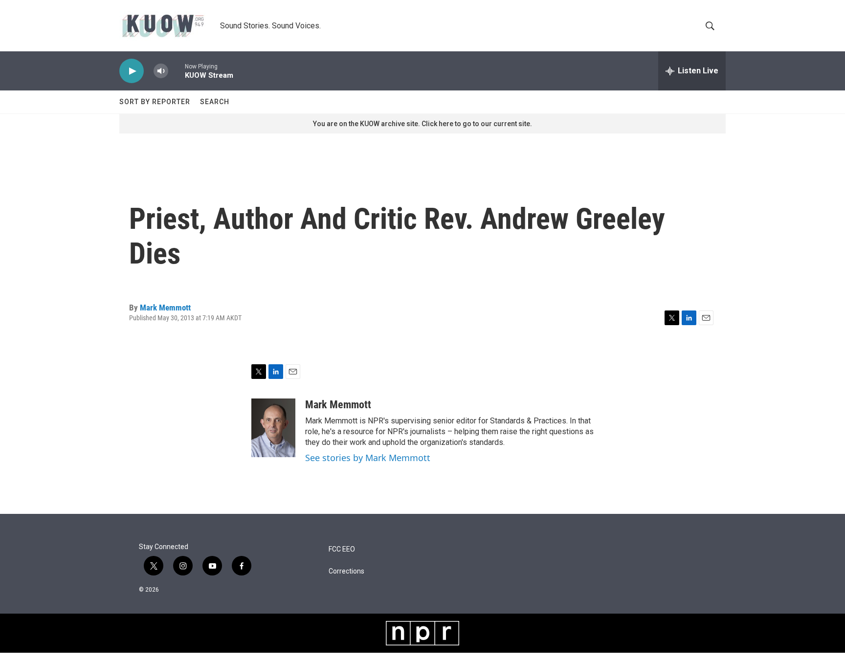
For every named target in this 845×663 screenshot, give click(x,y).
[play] (131, 71)
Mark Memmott (165, 307)
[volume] (161, 71)
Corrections (346, 571)
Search (214, 102)
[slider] (176, 71)
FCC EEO (342, 549)
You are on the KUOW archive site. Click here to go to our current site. (422, 124)
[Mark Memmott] (273, 427)
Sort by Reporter (154, 102)
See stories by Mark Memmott (367, 458)
